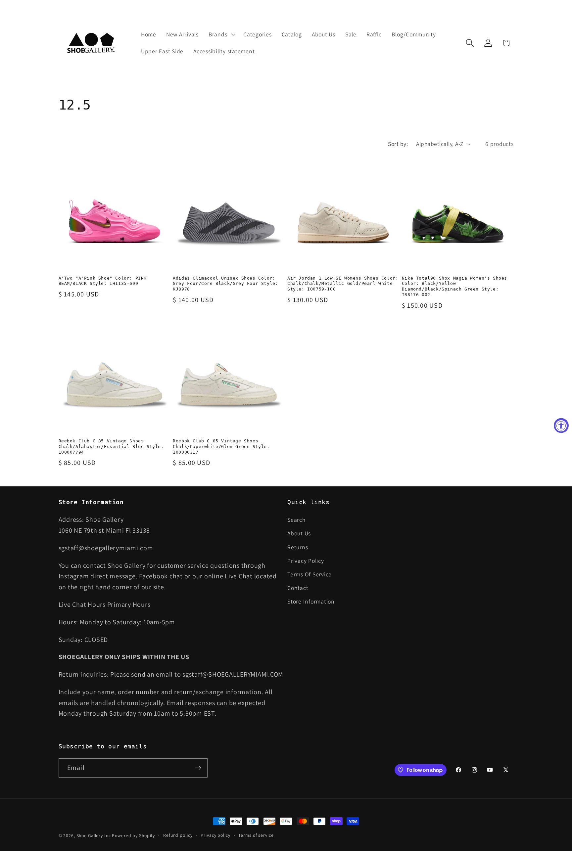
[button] (221, 34)
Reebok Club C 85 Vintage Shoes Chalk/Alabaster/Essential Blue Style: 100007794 (111, 446)
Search (296, 519)
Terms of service (255, 835)
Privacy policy (215, 835)
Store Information (311, 601)
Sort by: (398, 144)
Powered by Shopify (133, 835)
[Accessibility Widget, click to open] (561, 425)
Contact (297, 588)
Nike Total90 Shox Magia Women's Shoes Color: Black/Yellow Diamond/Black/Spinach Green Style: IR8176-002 (454, 286)
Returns (297, 547)
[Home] (91, 43)
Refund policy (177, 835)
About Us (299, 533)
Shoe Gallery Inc (93, 835)
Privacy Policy (305, 560)
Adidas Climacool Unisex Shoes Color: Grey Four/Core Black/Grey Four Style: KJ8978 (225, 284)
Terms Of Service (309, 574)
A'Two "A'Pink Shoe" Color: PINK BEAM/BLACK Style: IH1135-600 (103, 281)
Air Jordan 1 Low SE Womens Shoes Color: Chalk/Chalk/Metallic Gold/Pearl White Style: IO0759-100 (342, 284)
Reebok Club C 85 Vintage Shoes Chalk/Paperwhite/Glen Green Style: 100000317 (221, 446)
